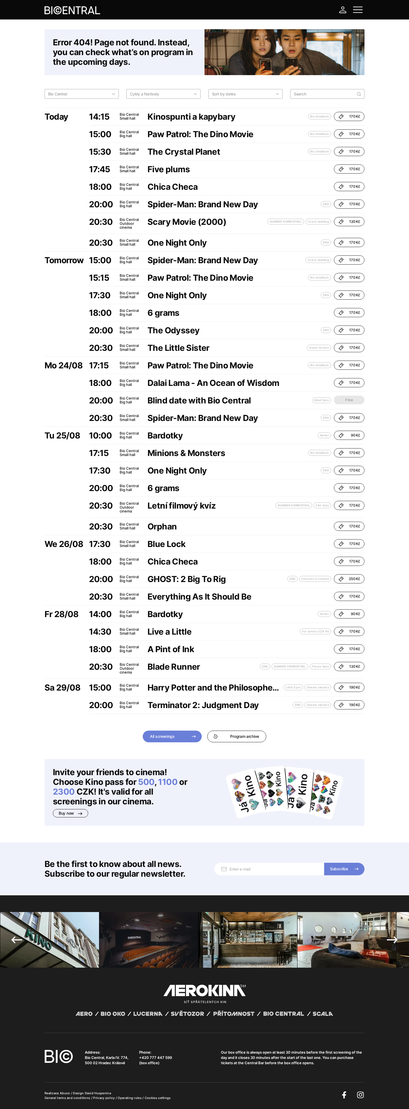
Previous (16, 939)
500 (146, 782)
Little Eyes (293, 687)
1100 (168, 782)
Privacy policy (104, 1098)
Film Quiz (322, 505)
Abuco (65, 1093)
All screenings (162, 736)
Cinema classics (318, 687)
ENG (326, 204)
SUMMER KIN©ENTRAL (286, 221)
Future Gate (320, 666)
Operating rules (130, 1098)
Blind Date (321, 400)
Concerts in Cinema (315, 578)
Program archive (244, 736)
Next (392, 939)
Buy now (67, 813)
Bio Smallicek (319, 116)
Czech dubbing (318, 221)
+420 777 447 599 (155, 1057)
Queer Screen (319, 347)
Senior (324, 435)
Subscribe (339, 868)
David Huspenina (98, 1093)
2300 (64, 792)
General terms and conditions (68, 1098)
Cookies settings (158, 1098)
